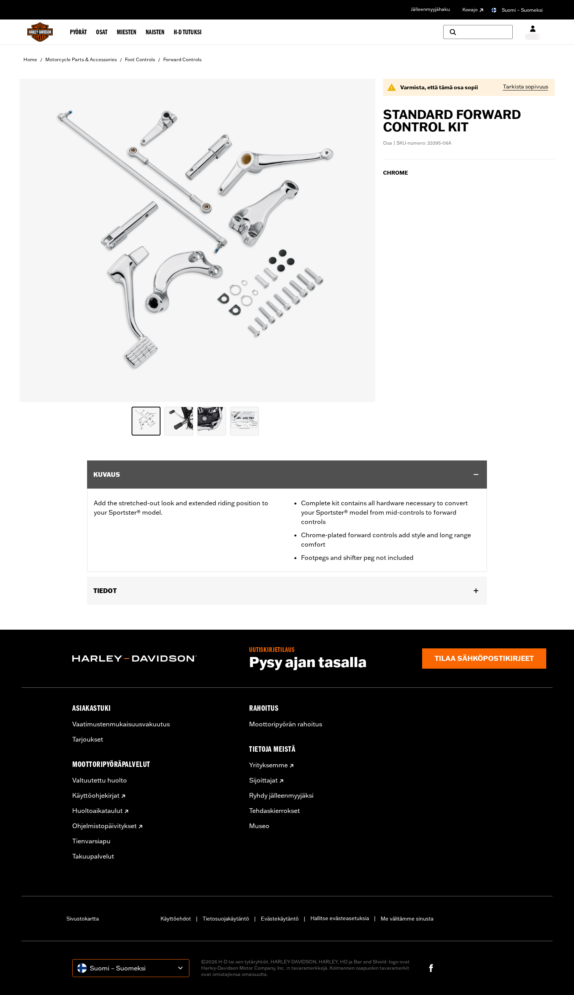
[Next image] (359, 240)
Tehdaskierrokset (274, 810)
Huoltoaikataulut (97, 810)
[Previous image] (35, 240)
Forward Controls (182, 59)
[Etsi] (478, 32)
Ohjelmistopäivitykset (104, 826)
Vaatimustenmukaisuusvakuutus (121, 724)
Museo (259, 826)
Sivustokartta (82, 918)
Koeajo (470, 9)
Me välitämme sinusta (407, 918)
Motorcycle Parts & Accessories (81, 59)
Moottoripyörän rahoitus (285, 724)
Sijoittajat (263, 780)
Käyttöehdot (175, 918)
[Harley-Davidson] (154, 658)
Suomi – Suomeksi (522, 10)
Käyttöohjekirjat (95, 795)
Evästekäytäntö (280, 918)
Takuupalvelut (93, 856)
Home (30, 59)
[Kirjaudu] (533, 32)
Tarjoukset (87, 739)
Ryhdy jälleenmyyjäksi (281, 795)
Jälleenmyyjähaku (430, 9)
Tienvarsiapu (91, 841)
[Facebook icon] (431, 968)
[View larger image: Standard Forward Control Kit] (197, 239)
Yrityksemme (268, 765)
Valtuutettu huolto (99, 780)
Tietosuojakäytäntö (226, 918)
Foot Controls (140, 59)
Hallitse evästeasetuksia (339, 918)
